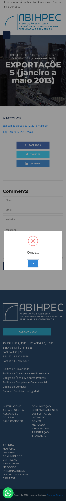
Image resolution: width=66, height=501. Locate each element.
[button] (8, 492)
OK (33, 263)
